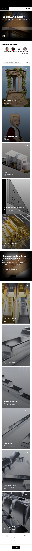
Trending (17, 62)
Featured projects (8, 62)
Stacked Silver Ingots (10, 402)
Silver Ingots (8, 443)
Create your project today (11, 269)
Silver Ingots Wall (9, 527)
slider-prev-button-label (29, 51)
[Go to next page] (28, 536)
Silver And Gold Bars (10, 318)
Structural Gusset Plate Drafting (14, 208)
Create (17, 548)
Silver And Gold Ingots (11, 243)
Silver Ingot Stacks (10, 485)
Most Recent (25, 62)
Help (29, 9)
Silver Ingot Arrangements (12, 360)
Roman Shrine (10, 100)
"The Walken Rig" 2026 (11, 136)
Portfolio (6, 172)
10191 (24, 536)
